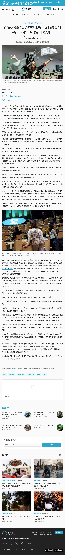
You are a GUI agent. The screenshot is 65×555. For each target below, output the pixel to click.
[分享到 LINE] (19, 96)
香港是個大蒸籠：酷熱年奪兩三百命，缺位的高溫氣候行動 (48, 484)
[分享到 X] (7, 96)
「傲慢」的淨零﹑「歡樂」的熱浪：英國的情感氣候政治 (16, 484)
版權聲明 (42, 535)
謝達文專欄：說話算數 (9, 480)
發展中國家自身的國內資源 (28, 266)
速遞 (44, 374)
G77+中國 (9, 191)
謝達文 (3, 489)
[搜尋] (61, 9)
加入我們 (49, 532)
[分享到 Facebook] (11, 96)
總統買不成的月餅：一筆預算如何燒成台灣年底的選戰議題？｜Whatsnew (12, 414)
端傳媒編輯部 (15, 368)
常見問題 (35, 535)
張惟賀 (3, 418)
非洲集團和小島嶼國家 (23, 191)
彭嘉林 (35, 489)
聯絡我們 (42, 532)
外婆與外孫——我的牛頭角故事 (43, 425)
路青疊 (3, 521)
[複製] (3, 96)
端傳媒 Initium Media (13, 550)
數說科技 (36, 513)
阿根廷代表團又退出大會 (19, 132)
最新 (4, 408)
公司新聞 (49, 535)
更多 (8, 408)
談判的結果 (52, 278)
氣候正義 (30, 23)
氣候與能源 (31, 374)
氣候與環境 (38, 23)
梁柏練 (3, 429)
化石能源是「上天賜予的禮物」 (28, 125)
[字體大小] (7, 9)
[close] (63, 3)
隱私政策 (24, 550)
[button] (17, 14)
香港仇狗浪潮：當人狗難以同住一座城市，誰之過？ (12, 426)
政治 (24, 23)
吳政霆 (35, 521)
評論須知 (7, 396)
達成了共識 (47, 297)
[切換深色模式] (58, 9)
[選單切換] (19, 14)
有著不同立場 (40, 194)
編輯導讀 (5, 513)
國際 (38, 374)
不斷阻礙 (45, 334)
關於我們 (35, 532)
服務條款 (30, 550)
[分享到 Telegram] (15, 96)
